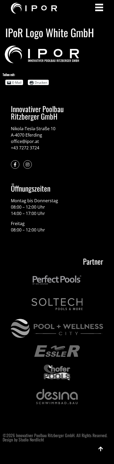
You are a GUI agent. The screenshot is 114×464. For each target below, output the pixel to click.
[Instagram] (27, 164)
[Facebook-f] (15, 164)
